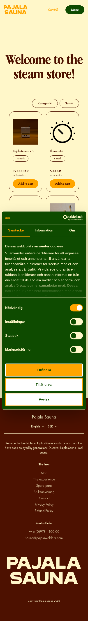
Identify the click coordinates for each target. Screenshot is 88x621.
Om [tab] (72, 230)
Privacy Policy (44, 504)
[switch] (76, 321)
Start (44, 473)
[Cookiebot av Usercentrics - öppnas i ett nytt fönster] (63, 218)
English (35, 426)
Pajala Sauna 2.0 (23, 151)
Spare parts (44, 485)
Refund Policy (44, 511)
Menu (77, 11)
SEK (50, 426)
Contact (44, 498)
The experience (44, 479)
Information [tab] (44, 230)
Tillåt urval (44, 384)
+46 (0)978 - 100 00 (44, 531)
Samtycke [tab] (16, 230)
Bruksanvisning (44, 492)
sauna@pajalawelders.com (44, 538)
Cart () (53, 10)
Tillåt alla (44, 370)
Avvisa (44, 399)
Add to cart (25, 184)
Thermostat (56, 151)
